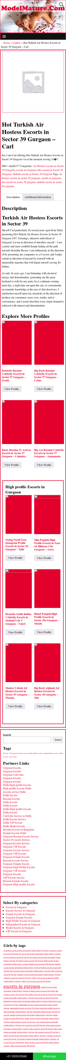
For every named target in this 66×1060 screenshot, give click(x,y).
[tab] (13, 197)
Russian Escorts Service (16, 860)
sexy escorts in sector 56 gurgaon (33, 1025)
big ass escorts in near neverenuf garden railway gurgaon (40, 953)
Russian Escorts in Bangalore (18, 829)
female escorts (23, 753)
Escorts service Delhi (14, 792)
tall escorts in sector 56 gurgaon (46, 1032)
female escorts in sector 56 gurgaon (42, 991)
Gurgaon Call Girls (13, 774)
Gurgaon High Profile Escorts (19, 867)
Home (6, 42)
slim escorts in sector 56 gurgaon (41, 1028)
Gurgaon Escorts (12, 767)
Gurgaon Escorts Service (16, 843)
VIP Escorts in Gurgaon (18, 931)
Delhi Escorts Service (14, 819)
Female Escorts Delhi (14, 833)
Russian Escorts (11, 798)
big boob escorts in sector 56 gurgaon (29, 960)
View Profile (12, 389)
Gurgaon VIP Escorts (14, 846)
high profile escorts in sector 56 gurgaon (39, 994)
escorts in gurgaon (51, 178)
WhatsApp (49, 1056)
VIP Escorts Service (14, 877)
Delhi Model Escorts (14, 826)
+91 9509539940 (16, 1056)
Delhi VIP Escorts (13, 822)
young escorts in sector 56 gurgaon (22, 1045)
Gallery (17, 42)
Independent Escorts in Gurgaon (23, 924)
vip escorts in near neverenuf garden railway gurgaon (36, 1039)
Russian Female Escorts (15, 881)
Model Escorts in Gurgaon (20, 927)
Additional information (38, 197)
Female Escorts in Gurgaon (20, 914)
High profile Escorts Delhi (17, 788)
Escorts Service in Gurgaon (20, 910)
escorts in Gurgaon (26, 170)
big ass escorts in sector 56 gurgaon (16, 957)
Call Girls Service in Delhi (17, 816)
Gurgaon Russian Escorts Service (21, 836)
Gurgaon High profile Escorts (19, 884)
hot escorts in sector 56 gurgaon (46, 997)
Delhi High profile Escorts (17, 785)
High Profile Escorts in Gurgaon (23, 920)
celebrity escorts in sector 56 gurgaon (17, 978)
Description (13, 197)
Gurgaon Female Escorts (16, 857)
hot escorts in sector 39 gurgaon (19, 182)
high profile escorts (36, 753)
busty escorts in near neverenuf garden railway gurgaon (30, 971)
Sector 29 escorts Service (16, 839)
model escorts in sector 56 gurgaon (22, 1022)
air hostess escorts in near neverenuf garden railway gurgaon (26, 950)
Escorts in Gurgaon (10, 753)
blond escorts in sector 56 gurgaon (41, 964)
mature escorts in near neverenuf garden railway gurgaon (31, 1015)
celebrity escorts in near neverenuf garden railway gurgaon (38, 974)
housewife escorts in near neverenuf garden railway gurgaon (26, 1001)
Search (7, 735)
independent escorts (51, 753)
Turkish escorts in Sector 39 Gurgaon (32, 174)
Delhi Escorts (10, 795)
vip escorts (13, 757)
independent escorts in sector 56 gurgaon (24, 1008)
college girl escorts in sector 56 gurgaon (36, 981)
